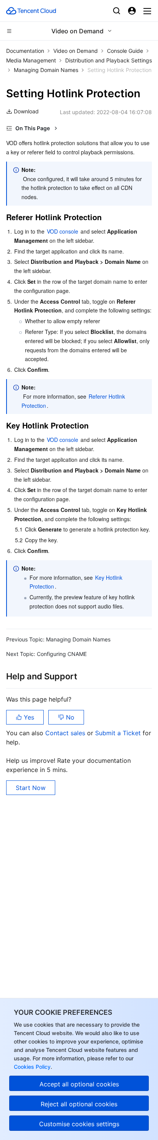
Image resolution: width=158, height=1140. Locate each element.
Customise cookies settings (79, 1124)
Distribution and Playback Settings (108, 60)
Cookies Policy (32, 1066)
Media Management (31, 60)
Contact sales (66, 733)
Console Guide (125, 50)
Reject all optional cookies (79, 1104)
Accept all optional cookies (79, 1084)
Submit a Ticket (119, 733)
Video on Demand (75, 50)
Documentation (25, 50)
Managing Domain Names (46, 70)
